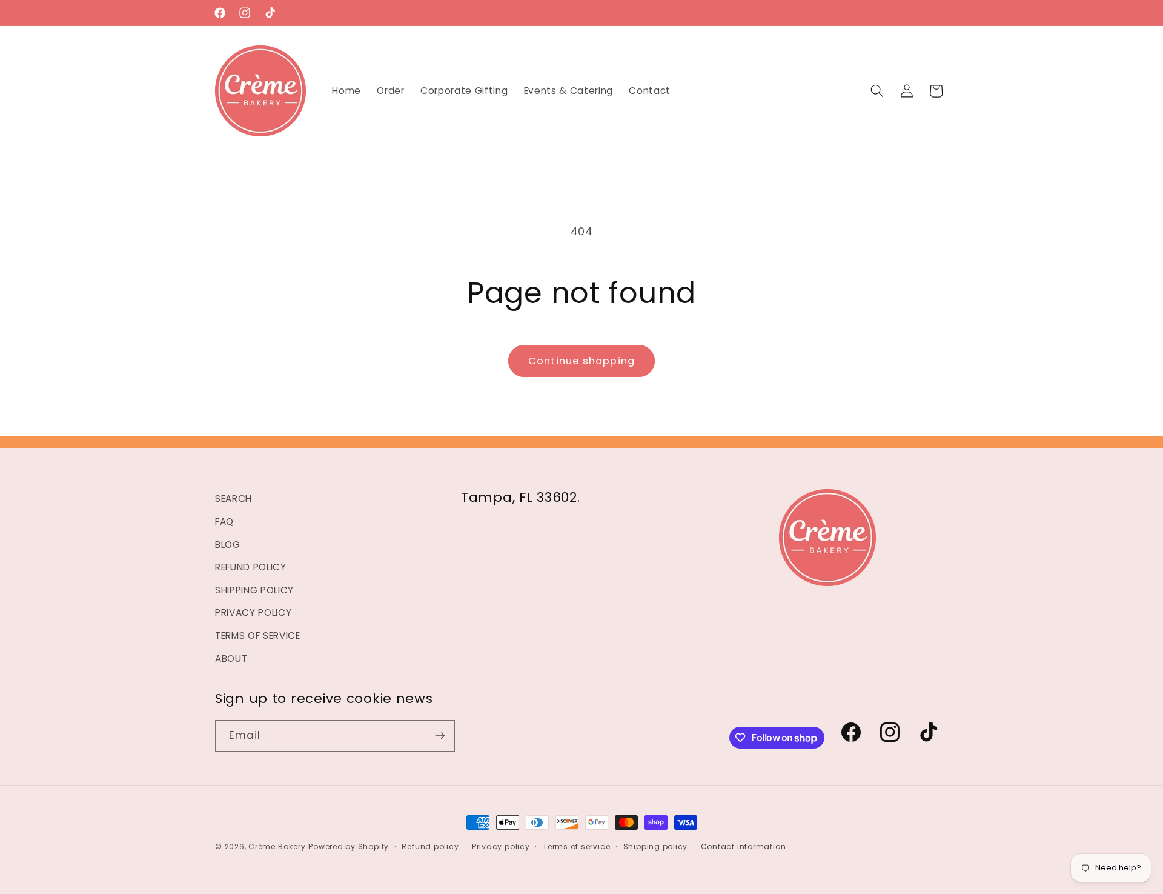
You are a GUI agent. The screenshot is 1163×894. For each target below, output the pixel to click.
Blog (227, 544)
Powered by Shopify (348, 846)
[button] (877, 90)
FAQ (224, 521)
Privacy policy (501, 846)
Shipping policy (655, 846)
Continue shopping (581, 361)
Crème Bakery (276, 846)
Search (233, 498)
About (231, 658)
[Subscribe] (439, 736)
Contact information (743, 846)
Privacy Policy (253, 612)
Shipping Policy (254, 590)
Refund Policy (251, 567)
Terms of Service (257, 635)
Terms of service (576, 846)
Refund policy (430, 846)
